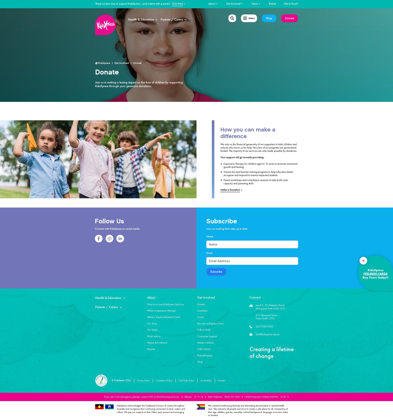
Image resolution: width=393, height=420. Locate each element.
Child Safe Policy (186, 380)
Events (272, 3)
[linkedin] (120, 238)
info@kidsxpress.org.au (268, 334)
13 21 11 (284, 396)
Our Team (152, 330)
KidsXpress (104, 63)
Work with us (154, 336)
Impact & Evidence (157, 342)
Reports (151, 349)
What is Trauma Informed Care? (163, 317)
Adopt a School (205, 342)
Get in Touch (291, 3)
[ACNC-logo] (101, 380)
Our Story (152, 323)
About (211, 3)
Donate (289, 18)
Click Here (177, 3)
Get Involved (233, 3)
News (255, 3)
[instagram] (109, 238)
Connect (255, 297)
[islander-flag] (109, 406)
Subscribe (216, 272)
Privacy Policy (143, 380)
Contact (221, 380)
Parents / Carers (172, 20)
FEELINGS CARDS (375, 274)
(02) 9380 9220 (264, 326)
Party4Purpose (204, 355)
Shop (269, 18)
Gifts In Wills (204, 330)
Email (209, 253)
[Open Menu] (232, 18)
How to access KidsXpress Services (165, 304)
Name (209, 236)
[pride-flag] (200, 407)
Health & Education (141, 20)
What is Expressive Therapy (161, 310)
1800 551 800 (232, 396)
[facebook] (99, 238)
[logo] (105, 24)
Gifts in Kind (203, 349)
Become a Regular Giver (210, 323)
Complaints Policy (164, 380)
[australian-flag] (99, 406)
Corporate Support (207, 336)
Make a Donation (230, 189)
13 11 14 (198, 396)
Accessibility (206, 380)
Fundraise (202, 310)
